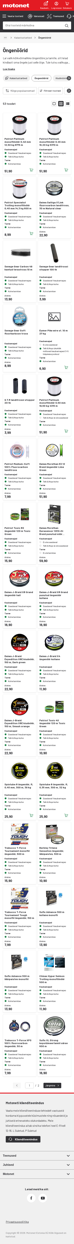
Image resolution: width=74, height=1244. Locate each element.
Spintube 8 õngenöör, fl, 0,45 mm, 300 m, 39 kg (18, 786)
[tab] (36, 16)
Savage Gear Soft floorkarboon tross (16, 332)
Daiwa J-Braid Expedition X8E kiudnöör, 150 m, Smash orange (19, 723)
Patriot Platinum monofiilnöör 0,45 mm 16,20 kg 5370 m (52, 141)
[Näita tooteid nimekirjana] (67, 103)
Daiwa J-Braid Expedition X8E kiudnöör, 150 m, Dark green (19, 659)
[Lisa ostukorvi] (31, 170)
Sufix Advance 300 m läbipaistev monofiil (16, 978)
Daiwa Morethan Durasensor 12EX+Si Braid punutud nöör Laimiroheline (51, 531)
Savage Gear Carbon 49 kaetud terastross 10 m (18, 268)
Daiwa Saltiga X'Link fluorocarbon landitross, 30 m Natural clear (54, 205)
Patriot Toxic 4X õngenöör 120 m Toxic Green (52, 723)
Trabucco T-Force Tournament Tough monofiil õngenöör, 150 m (19, 915)
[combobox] (32, 25)
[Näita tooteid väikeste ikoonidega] (61, 103)
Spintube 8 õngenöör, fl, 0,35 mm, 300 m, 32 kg (53, 786)
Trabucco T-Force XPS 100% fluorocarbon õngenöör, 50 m (17, 1043)
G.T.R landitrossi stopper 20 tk (19, 401)
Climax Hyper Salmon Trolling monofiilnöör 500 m (52, 979)
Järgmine (50, 1085)
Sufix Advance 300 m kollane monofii (51, 914)
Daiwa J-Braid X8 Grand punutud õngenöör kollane (53, 595)
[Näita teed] (5, 37)
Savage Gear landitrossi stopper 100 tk (53, 268)
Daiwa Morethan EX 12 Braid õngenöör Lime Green (52, 466)
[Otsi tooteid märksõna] (66, 25)
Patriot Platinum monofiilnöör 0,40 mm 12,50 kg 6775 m (17, 141)
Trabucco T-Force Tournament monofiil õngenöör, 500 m (17, 850)
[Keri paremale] (69, 78)
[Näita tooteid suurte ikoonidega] (54, 103)
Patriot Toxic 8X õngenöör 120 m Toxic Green (17, 531)
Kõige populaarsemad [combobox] (22, 90)
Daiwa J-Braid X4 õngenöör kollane (49, 658)
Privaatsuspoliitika (17, 1221)
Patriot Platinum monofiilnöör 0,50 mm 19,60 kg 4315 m (52, 402)
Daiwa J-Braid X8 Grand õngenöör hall (18, 594)
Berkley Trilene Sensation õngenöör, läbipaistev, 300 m (51, 850)
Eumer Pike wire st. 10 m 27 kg (53, 332)
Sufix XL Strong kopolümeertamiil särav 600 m (53, 1043)
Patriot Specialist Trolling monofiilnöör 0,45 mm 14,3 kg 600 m (17, 205)
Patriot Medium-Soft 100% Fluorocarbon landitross (17, 466)
